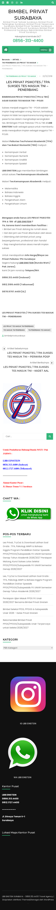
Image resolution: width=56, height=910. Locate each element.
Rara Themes (23, 899)
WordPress (49, 899)
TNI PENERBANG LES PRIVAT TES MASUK (21, 76)
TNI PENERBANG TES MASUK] (39, 330)
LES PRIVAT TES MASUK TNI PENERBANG (18, 326)
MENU (44, 50)
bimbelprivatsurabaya (14, 335)
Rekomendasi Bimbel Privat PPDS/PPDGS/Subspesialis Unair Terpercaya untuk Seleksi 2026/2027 (26, 624)
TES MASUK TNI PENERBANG (14, 330)
